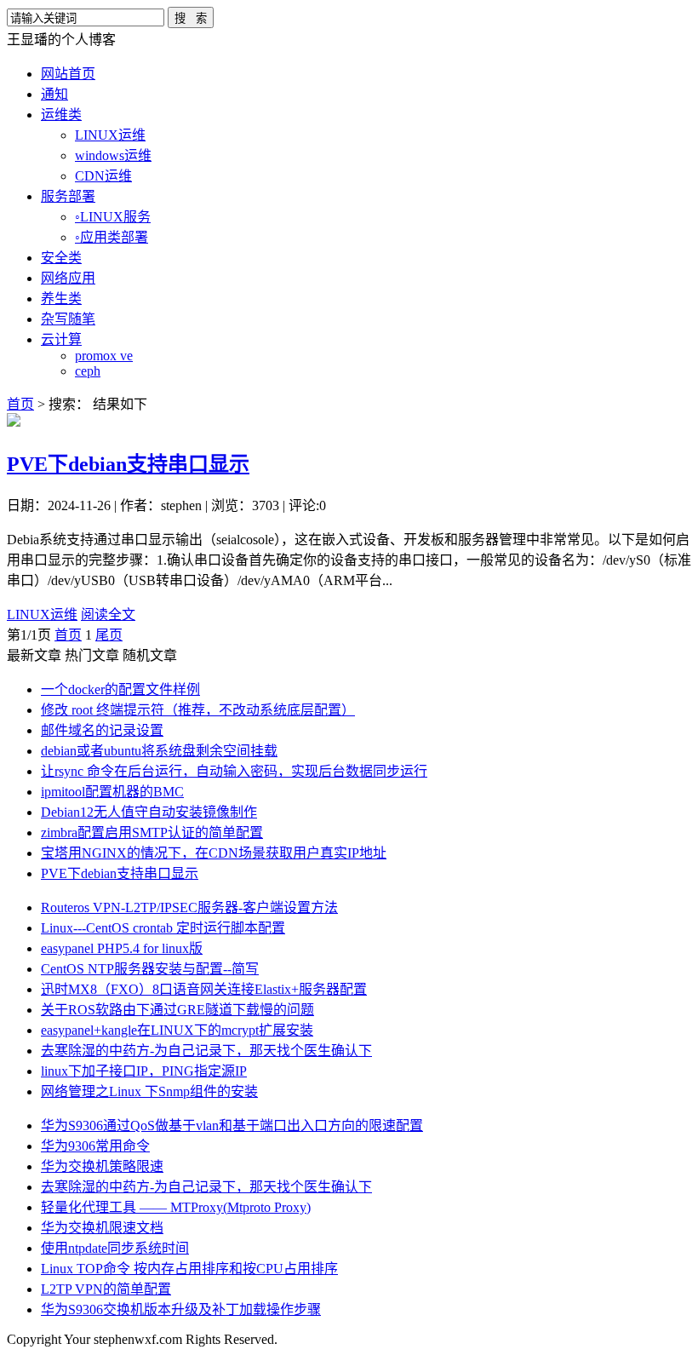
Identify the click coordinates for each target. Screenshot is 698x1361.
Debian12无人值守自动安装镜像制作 (149, 812)
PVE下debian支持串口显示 (128, 464)
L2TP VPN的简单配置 (106, 1289)
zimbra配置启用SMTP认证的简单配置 (152, 832)
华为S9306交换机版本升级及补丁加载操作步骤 (181, 1309)
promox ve (104, 355)
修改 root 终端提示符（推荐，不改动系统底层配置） (198, 710)
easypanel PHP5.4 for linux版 (122, 948)
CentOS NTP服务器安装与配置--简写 (150, 969)
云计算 (61, 339)
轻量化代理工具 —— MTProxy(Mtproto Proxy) (176, 1207)
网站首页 (68, 73)
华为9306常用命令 (95, 1146)
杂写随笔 (68, 319)
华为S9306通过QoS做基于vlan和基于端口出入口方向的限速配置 (232, 1125)
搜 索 (190, 18)
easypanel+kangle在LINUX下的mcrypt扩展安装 (177, 1030)
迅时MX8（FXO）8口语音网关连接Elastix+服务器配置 (204, 989)
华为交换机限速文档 (102, 1227)
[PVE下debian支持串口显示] (13, 422)
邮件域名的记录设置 (102, 730)
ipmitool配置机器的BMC (112, 791)
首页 (20, 404)
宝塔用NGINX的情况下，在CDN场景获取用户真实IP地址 (213, 853)
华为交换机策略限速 (102, 1166)
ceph (87, 371)
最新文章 (34, 655)
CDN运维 (103, 176)
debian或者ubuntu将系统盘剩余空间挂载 (159, 751)
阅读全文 (108, 614)
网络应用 (68, 278)
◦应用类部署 (111, 237)
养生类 (61, 298)
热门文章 (92, 655)
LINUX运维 (110, 135)
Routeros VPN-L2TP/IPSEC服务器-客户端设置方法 (189, 907)
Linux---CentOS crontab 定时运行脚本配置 (163, 928)
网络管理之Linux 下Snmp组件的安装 (149, 1091)
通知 (54, 94)
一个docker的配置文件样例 (120, 689)
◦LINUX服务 (113, 217)
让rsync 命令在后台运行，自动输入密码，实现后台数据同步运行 (234, 771)
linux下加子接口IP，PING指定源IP (144, 1071)
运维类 (61, 114)
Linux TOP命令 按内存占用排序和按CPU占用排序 (189, 1268)
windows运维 (113, 155)
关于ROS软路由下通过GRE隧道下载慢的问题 (177, 1009)
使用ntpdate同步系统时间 (115, 1248)
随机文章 (150, 655)
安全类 (61, 257)
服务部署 (68, 196)
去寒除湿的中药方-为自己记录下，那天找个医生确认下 (206, 1050)
